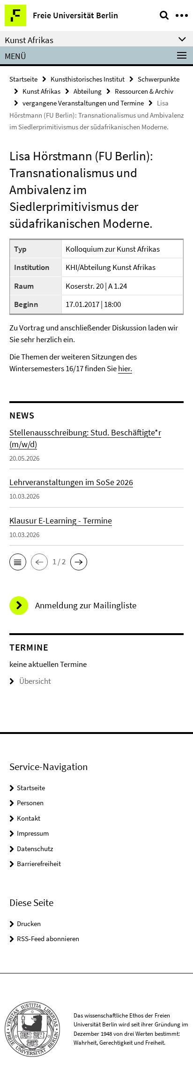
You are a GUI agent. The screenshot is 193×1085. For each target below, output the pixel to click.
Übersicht (35, 681)
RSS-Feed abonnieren (48, 938)
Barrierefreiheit (39, 863)
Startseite (23, 79)
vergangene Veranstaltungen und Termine (83, 102)
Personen (30, 802)
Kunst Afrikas (41, 91)
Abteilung (88, 91)
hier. (125, 368)
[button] (17, 562)
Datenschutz (35, 848)
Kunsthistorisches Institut (88, 79)
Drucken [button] (29, 923)
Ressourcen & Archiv (144, 91)
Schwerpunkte (158, 79)
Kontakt (28, 818)
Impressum (33, 833)
